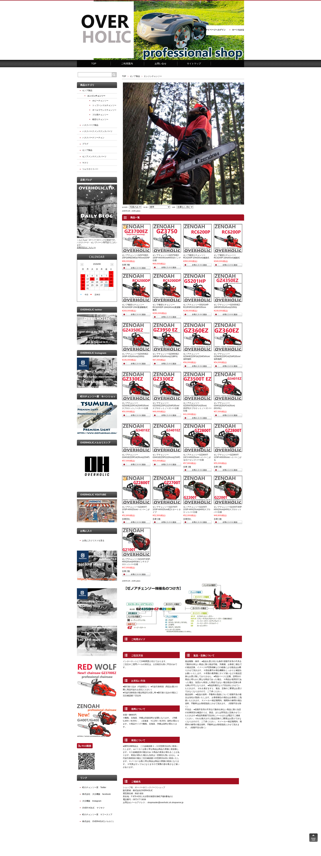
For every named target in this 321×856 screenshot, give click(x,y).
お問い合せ (160, 63)
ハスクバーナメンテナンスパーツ (97, 131)
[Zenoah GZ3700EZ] (97, 696)
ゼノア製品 (135, 76)
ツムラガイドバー (90, 169)
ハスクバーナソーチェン (93, 137)
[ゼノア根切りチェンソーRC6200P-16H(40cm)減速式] (228, 251)
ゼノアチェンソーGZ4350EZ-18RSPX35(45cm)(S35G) (227, 306)
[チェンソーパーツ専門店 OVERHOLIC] (105, 57)
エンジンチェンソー (96, 96)
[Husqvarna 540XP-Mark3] (97, 655)
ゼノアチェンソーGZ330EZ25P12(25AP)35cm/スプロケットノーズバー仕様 (166, 405)
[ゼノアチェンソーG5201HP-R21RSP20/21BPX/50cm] (197, 300)
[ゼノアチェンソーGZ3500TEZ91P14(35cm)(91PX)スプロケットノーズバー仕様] (197, 399)
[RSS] (85, 747)
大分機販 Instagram (91, 801)
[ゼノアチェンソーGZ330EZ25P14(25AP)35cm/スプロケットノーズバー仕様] (136, 399)
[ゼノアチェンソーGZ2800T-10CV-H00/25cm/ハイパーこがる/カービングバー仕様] (197, 450)
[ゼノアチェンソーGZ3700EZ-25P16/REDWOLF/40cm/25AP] (136, 251)
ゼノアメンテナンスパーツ (94, 156)
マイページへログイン (216, 30)
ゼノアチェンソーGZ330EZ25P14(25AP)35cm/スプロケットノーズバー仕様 (135, 405)
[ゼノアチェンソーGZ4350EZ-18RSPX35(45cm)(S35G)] (228, 300)
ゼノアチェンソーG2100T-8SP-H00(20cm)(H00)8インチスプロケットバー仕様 (136, 561)
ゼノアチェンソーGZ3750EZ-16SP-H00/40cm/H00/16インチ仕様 (167, 258)
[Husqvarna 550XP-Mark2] (97, 617)
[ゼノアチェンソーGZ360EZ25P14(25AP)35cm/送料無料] (228, 349)
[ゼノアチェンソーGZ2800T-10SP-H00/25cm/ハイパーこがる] (136, 502)
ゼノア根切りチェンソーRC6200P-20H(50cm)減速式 (196, 256)
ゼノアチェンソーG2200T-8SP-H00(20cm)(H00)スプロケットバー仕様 (228, 509)
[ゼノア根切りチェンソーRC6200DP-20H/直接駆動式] (136, 300)
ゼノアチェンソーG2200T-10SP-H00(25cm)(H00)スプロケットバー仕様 (196, 509)
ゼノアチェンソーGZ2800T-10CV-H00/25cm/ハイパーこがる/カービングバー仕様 (197, 457)
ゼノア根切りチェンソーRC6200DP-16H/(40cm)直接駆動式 (167, 307)
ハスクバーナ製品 (90, 125)
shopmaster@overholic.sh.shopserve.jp (165, 802)
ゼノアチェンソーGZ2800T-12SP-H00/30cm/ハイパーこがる (227, 457)
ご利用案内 (127, 63)
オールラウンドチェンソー (104, 110)
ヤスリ (85, 163)
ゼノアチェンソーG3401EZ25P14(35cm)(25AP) (135, 456)
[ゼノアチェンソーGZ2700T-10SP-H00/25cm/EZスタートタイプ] (167, 502)
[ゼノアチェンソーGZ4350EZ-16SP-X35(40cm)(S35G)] (136, 349)
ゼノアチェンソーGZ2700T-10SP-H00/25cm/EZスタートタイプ (167, 509)
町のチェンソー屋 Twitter (94, 787)
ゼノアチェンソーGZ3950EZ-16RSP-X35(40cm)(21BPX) (166, 355)
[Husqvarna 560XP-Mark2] (97, 580)
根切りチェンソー (100, 119)
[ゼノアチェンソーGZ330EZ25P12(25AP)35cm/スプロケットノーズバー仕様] (167, 399)
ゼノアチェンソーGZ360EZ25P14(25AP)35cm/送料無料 (227, 356)
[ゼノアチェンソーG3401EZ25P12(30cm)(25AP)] (167, 450)
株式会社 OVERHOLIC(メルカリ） (98, 821)
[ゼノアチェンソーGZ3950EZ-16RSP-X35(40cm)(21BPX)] (167, 349)
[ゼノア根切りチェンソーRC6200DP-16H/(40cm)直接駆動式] (167, 300)
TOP (93, 63)
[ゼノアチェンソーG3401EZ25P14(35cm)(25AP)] (136, 450)
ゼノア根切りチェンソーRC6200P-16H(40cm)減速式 (227, 256)
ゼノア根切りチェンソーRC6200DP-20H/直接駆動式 (135, 306)
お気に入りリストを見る (93, 540)
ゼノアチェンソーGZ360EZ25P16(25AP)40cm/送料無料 (196, 356)
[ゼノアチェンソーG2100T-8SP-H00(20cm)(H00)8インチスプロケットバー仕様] (136, 555)
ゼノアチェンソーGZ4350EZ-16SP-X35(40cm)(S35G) (135, 355)
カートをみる (238, 30)
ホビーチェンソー (100, 101)
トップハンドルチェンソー (104, 105)
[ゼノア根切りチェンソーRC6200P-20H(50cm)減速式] (197, 251)
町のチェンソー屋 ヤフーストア (97, 814)
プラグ (85, 144)
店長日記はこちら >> (86, 247)
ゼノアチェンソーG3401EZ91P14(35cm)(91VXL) (224, 405)
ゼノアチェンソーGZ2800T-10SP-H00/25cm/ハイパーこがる (136, 509)
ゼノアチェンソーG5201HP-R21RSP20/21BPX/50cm (196, 306)
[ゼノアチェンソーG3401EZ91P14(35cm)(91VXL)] (228, 399)
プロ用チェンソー (100, 115)
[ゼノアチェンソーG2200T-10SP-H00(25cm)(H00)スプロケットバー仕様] (197, 502)
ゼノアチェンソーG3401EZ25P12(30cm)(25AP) (166, 456)
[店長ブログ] (97, 237)
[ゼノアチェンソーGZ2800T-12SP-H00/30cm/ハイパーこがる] (228, 450)
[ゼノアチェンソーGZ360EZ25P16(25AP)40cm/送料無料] (197, 349)
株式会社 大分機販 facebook (96, 794)
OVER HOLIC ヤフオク (93, 808)
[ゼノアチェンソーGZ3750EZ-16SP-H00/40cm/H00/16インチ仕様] (167, 251)
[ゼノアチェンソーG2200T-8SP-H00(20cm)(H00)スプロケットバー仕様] (228, 502)
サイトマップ (194, 63)
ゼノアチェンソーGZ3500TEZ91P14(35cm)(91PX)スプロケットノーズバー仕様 (197, 407)
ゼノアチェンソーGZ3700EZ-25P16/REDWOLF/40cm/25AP (136, 256)
